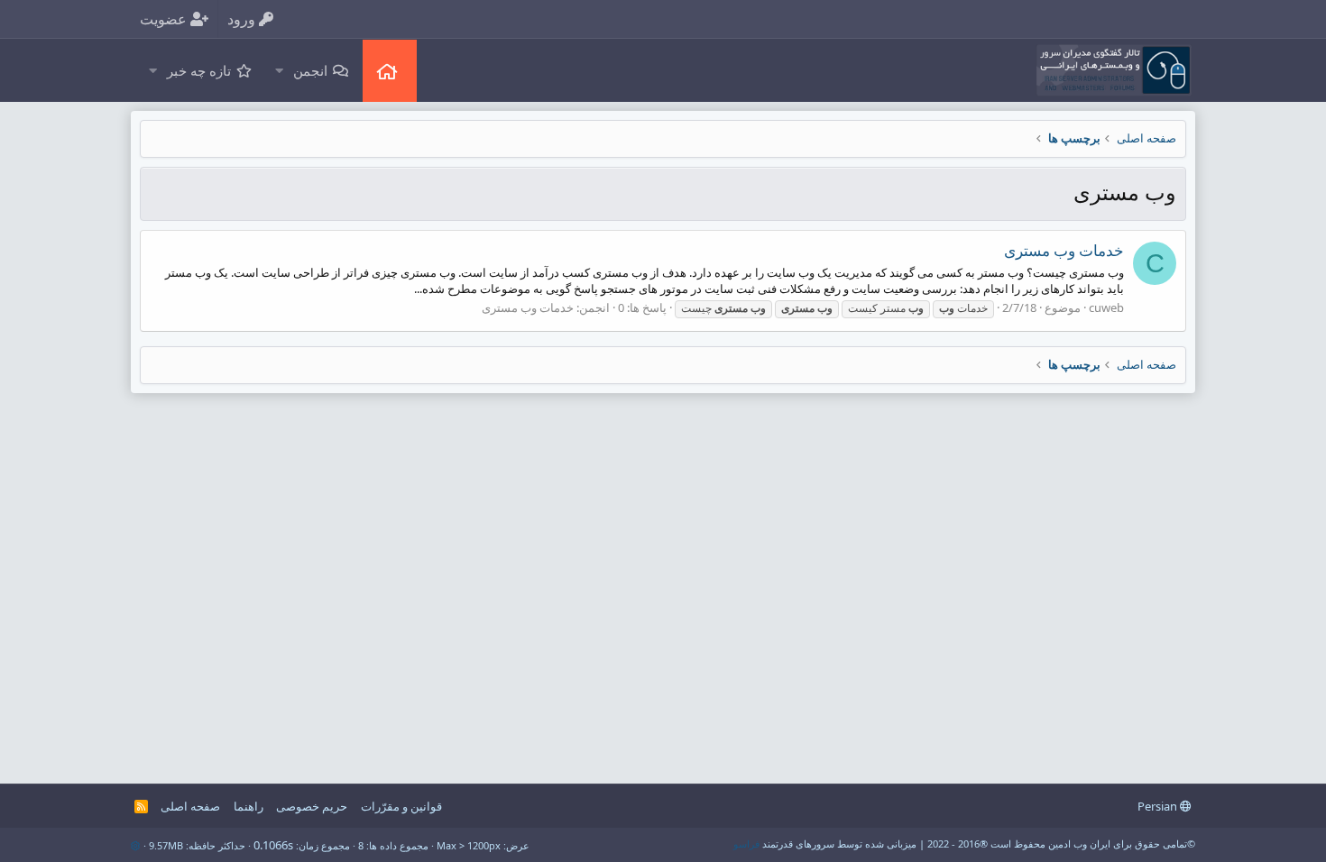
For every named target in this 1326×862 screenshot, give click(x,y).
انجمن (310, 70)
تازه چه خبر (199, 70)
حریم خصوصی (311, 806)
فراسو (746, 843)
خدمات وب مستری (1064, 250)
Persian (1158, 806)
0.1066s (273, 845)
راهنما (248, 806)
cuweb (1106, 307)
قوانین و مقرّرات (401, 806)
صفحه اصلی (390, 71)
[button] (278, 71)
